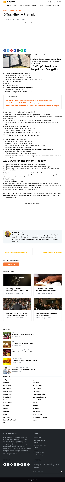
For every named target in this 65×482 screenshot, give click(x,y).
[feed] (8, 464)
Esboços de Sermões (25, 350)
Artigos (15, 5)
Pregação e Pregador (25, 5)
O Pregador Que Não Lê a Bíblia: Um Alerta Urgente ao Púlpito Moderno (16, 315)
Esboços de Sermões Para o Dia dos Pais (23, 369)
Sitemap (36, 447)
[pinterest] (15, 464)
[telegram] (4, 464)
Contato (36, 450)
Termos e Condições (39, 440)
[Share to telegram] (25, 50)
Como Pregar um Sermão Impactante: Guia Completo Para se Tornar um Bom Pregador (17, 290)
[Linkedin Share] (15, 50)
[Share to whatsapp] (21, 50)
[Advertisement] (32, 37)
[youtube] (18, 464)
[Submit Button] (59, 471)
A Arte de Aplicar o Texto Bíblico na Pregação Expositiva (25, 103)
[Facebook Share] (4, 50)
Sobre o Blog (37, 437)
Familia (13, 332)
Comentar (12, 264)
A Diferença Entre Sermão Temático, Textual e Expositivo (46, 290)
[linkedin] (11, 464)
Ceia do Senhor (15, 350)
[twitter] (25, 464)
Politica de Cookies (39, 452)
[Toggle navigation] (60, 2)
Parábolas (8, 5)
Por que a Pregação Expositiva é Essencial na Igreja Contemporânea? (29, 100)
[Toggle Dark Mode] (54, 2)
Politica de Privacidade (40, 445)
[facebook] (48, 2)
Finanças (41, 5)
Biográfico (48, 5)
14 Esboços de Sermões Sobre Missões (23, 343)
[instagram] (51, 2)
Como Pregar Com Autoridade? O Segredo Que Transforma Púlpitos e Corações (32, 106)
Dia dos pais (15, 367)
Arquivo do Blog (38, 455)
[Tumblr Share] (18, 50)
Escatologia (56, 5)
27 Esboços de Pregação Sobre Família (23, 334)
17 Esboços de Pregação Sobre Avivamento (24, 360)
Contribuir (36, 442)
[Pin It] (11, 50)
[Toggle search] (57, 2)
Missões (34, 5)
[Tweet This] (8, 50)
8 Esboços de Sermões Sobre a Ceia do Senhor (25, 352)
